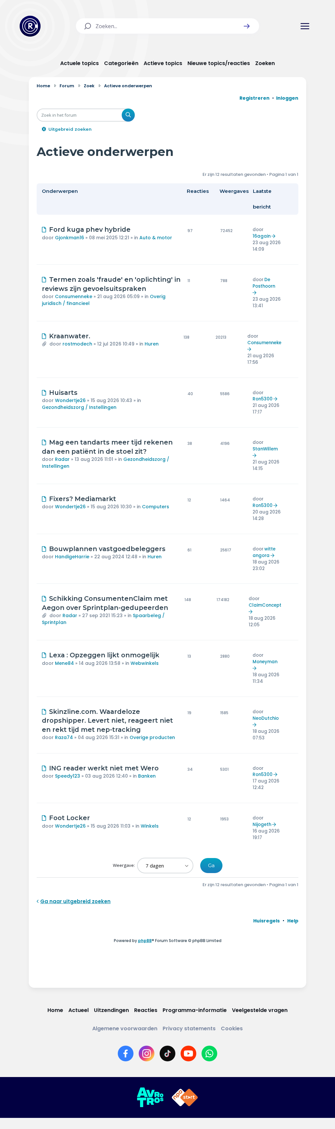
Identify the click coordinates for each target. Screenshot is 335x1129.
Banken (147, 776)
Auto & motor (155, 237)
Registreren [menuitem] (254, 98)
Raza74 (64, 737)
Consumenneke (73, 296)
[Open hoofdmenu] (304, 26)
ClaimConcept (265, 605)
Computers (155, 506)
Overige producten (152, 737)
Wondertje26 (70, 400)
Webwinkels (145, 663)
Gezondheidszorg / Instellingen (79, 407)
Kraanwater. (69, 336)
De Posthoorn (264, 283)
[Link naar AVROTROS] (150, 1097)
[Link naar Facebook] (125, 1053)
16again (262, 236)
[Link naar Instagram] (146, 1053)
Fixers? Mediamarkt (82, 499)
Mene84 (64, 663)
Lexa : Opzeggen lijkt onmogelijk (104, 655)
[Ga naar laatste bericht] (274, 236)
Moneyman (265, 662)
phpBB (145, 940)
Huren (152, 344)
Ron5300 (263, 399)
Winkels (150, 826)
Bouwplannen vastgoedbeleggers (107, 549)
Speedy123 (67, 776)
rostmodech (77, 344)
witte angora (264, 552)
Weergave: (124, 865)
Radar (62, 459)
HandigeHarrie (72, 556)
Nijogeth (262, 824)
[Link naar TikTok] (167, 1053)
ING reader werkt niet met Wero (104, 768)
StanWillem (265, 449)
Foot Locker (69, 818)
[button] (246, 26)
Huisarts (63, 392)
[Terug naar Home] (30, 26)
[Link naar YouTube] (188, 1053)
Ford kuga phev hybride (90, 229)
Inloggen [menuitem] (287, 98)
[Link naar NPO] (184, 1097)
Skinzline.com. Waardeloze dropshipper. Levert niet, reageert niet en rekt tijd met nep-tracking (107, 720)
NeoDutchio (266, 718)
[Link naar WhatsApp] (209, 1053)
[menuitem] (266, 921)
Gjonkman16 (69, 237)
